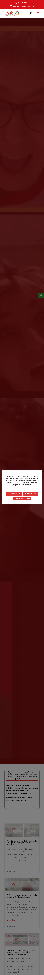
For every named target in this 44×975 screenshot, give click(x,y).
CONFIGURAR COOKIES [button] (22, 498)
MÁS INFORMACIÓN (30, 494)
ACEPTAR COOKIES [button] (14, 494)
